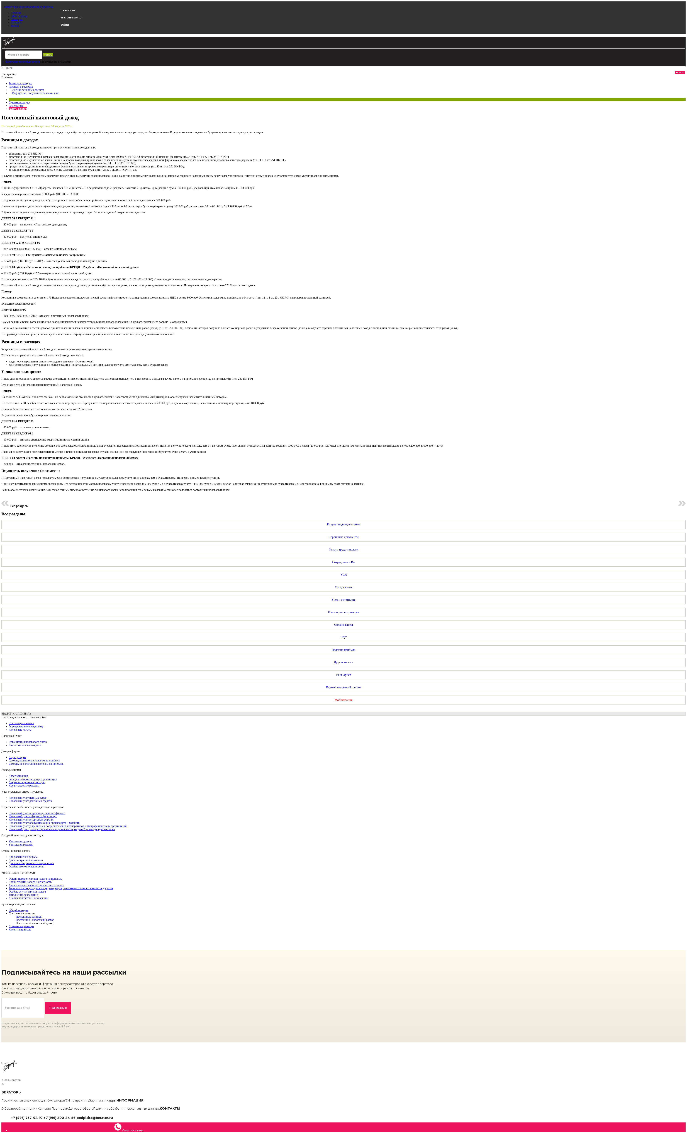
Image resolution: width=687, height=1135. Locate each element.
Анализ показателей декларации (28, 898)
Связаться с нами (132, 1130)
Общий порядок (18, 910)
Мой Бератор (19, 16)
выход (15, 25)
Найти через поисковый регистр (22, 61)
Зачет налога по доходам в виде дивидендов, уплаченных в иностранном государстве (61, 888)
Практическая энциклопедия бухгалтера (32, 1100)
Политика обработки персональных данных (126, 1108)
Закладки (17, 19)
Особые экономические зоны (26, 866)
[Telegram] (114, 1117)
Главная (16, 12)
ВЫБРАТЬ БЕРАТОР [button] (71, 17)
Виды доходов (17, 757)
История (16, 22)
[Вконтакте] (117, 1117)
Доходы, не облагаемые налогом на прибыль (36, 763)
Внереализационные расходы (27, 782)
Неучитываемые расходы (24, 785)
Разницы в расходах (21, 86)
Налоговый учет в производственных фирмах (37, 813)
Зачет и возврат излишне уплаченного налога (36, 885)
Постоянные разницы (22, 913)
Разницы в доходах (20, 83)
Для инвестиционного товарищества (31, 863)
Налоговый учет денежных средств (30, 800)
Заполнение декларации (23, 894)
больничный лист (61, 61)
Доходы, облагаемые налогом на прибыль (34, 760)
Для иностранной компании (26, 860)
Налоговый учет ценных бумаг (28, 797)
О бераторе (10, 1108)
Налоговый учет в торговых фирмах (31, 819)
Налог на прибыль (20, 929)
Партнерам (60, 1108)
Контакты (45, 1108)
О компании (28, 1108)
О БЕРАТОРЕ (67, 10)
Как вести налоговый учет (25, 745)
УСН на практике (76, 1100)
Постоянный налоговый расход (35, 919)
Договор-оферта (80, 1108)
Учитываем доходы (20, 841)
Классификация (18, 775)
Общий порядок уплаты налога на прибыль (35, 878)
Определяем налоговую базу (26, 726)
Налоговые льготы (20, 729)
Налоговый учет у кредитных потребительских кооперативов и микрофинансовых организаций (68, 826)
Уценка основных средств (28, 89)
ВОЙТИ (64, 24)
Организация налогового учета (28, 741)
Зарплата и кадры (102, 1100)
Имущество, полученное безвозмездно (35, 93)
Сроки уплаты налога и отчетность (30, 881)
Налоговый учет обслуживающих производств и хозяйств (44, 822)
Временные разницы (21, 926)
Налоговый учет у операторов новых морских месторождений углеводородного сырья (62, 829)
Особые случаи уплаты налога (27, 891)
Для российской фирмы (23, 856)
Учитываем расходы (21, 844)
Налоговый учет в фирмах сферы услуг (33, 816)
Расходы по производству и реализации (33, 779)
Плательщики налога (21, 723)
